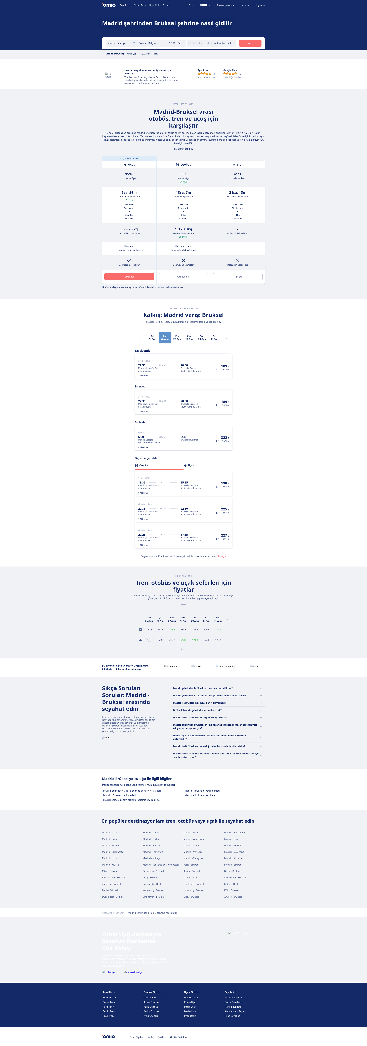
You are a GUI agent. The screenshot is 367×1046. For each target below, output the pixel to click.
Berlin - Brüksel (232, 871)
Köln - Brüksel (231, 890)
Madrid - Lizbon (110, 858)
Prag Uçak (190, 1015)
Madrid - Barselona (234, 832)
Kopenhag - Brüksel (153, 890)
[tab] (159, 465)
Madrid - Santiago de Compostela (161, 864)
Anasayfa (107, 912)
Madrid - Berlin (151, 839)
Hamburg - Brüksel (194, 890)
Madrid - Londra (151, 832)
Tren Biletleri (110, 992)
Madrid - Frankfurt (153, 851)
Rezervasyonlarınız (226, 5)
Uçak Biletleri (192, 992)
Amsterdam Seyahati (236, 1011)
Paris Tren (108, 1006)
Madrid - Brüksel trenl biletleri (119, 795)
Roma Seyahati (233, 1002)
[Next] (226, 337)
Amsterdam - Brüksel (113, 877)
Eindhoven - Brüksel (153, 896)
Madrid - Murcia (110, 864)
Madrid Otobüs (152, 997)
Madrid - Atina (191, 845)
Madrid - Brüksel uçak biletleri (201, 795)
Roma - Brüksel (192, 871)
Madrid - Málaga (152, 858)
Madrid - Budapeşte (112, 851)
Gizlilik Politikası (179, 1037)
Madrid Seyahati (234, 997)
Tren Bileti (125, 5)
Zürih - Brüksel (110, 890)
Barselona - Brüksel (153, 871)
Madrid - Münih (110, 845)
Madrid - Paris (109, 832)
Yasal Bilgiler (136, 1037)
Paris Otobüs (151, 1006)
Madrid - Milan (191, 832)
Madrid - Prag (231, 839)
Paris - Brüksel (191, 864)
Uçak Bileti (154, 5)
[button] (177, 43)
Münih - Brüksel (192, 877)
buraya (222, 556)
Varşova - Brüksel (111, 884)
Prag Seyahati (232, 1015)
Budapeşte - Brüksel (153, 884)
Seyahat (120, 912)
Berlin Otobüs (151, 1011)
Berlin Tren (109, 1011)
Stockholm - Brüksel (235, 877)
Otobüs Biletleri (153, 992)
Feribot (166, 5)
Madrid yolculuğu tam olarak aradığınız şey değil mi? (131, 799)
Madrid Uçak (191, 997)
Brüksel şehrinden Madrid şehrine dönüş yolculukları (132, 790)
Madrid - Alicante (233, 858)
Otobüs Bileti (139, 5)
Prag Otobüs (151, 1015)
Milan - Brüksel (110, 871)
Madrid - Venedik (193, 851)
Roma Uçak (190, 1002)
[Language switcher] (205, 5)
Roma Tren (109, 1002)
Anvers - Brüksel (233, 896)
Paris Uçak (190, 1006)
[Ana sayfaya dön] (111, 5)
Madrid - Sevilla (232, 845)
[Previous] (140, 619)
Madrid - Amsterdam (195, 839)
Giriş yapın (260, 5)
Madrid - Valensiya (234, 851)
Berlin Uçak (190, 1011)
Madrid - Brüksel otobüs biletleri (202, 790)
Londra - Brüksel (233, 864)
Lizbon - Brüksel (232, 884)
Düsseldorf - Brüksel (113, 896)
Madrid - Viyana (151, 845)
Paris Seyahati (233, 1006)
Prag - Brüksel (150, 877)
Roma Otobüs (151, 1002)
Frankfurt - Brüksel (194, 884)
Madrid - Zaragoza (193, 858)
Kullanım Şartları (157, 1037)
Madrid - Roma (110, 839)
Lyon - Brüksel (191, 896)
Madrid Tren (110, 997)
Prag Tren (108, 1015)
